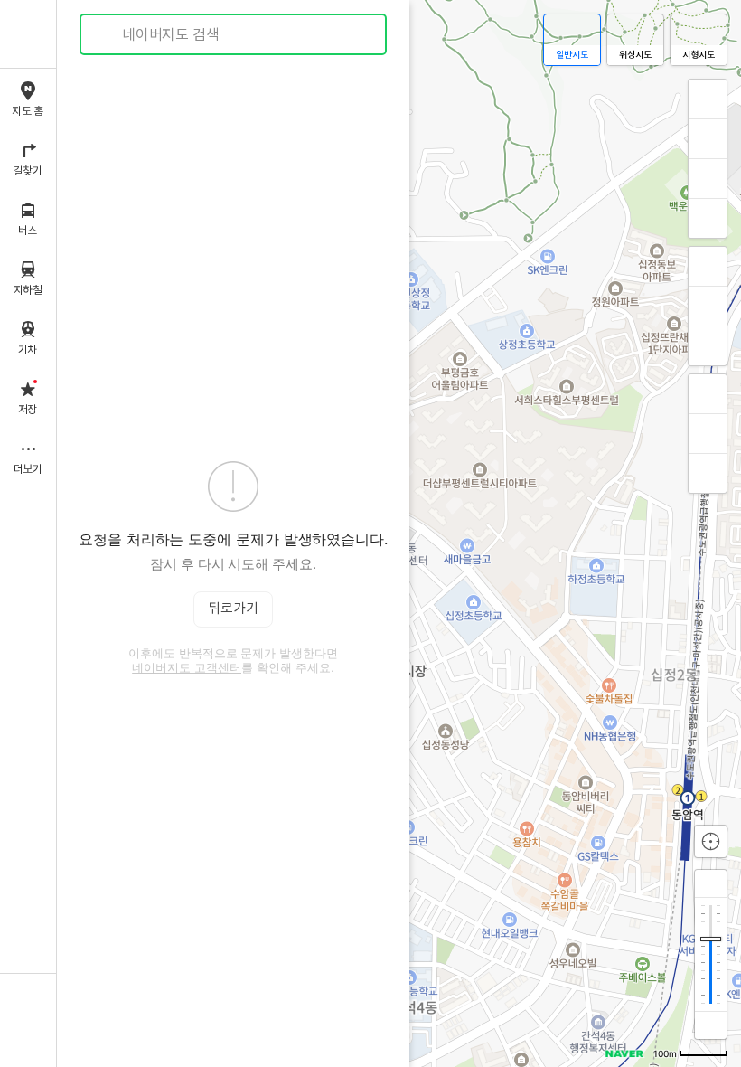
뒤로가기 (233, 609)
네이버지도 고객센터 (186, 667)
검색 (107, 34)
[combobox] (234, 34)
